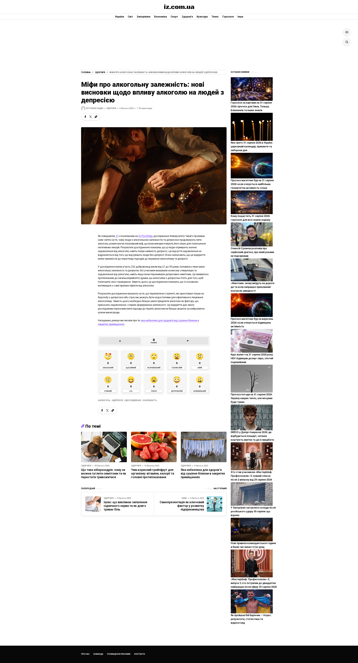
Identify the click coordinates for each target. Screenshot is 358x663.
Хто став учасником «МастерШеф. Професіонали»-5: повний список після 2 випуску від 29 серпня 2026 (251, 476)
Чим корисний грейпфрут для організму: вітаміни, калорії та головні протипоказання (152, 473)
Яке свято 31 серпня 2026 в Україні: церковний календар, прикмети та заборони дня (252, 146)
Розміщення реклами (118, 654)
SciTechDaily (145, 236)
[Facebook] (85, 116)
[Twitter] (90, 116)
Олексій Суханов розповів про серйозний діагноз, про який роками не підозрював (252, 252)
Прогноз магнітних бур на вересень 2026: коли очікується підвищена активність (252, 322)
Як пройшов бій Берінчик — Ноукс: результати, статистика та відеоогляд (251, 619)
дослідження (133, 400)
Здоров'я (100, 72)
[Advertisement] (179, 49)
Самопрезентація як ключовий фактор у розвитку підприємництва (182, 505)
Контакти (139, 654)
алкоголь (104, 400)
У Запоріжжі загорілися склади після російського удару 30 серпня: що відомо (253, 511)
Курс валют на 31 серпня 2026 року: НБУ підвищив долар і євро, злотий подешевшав (252, 358)
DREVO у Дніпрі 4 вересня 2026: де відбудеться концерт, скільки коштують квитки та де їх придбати (252, 436)
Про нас (85, 654)
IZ (116, 236)
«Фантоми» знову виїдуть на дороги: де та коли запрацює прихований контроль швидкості (253, 287)
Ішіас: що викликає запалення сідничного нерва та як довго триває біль (125, 505)
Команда (98, 654)
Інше (184, 498)
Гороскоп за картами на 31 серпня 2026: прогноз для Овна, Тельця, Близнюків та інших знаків (251, 106)
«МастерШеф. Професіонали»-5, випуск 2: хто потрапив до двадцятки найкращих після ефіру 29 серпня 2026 (254, 583)
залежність (150, 400)
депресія (118, 400)
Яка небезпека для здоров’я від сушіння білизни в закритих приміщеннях (203, 473)
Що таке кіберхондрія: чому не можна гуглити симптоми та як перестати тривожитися (103, 473)
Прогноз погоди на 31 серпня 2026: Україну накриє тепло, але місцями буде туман (251, 398)
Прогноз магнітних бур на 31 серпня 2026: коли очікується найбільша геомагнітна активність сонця (252, 184)
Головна (86, 72)
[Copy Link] (96, 116)
